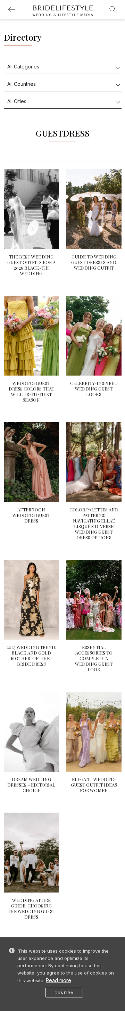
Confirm (64, 993)
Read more (58, 980)
